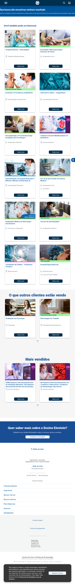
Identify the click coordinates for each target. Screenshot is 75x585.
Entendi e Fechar (57, 573)
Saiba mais (20, 66)
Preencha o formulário (37, 437)
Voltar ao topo (38, 449)
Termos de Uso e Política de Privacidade (37, 557)
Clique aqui (34, 540)
